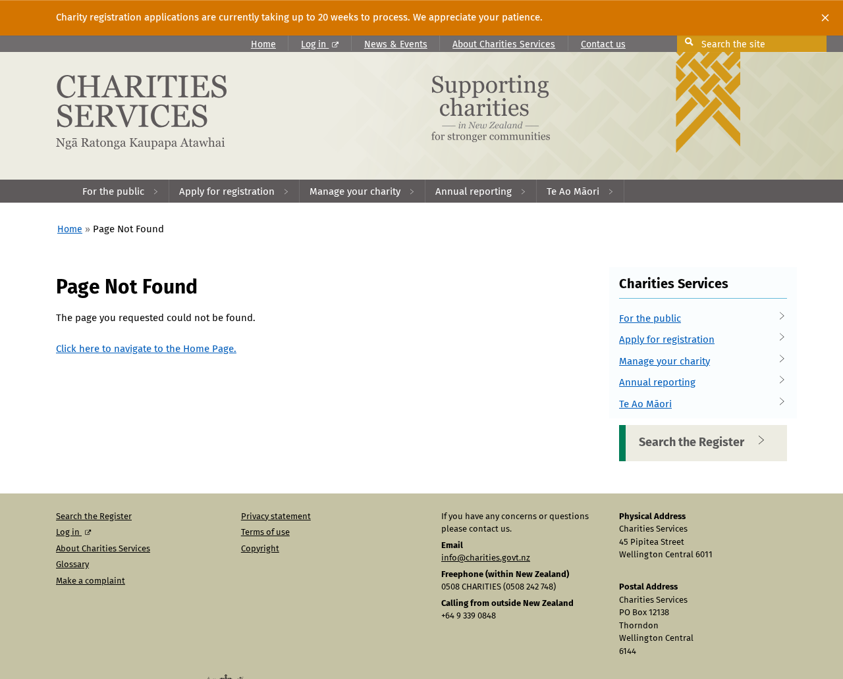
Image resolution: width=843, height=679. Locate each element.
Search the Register (691, 443)
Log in (315, 44)
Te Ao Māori (645, 404)
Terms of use (265, 532)
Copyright (260, 549)
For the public (650, 319)
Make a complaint (90, 581)
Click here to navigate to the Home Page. (146, 349)
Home (263, 44)
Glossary (72, 565)
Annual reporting (657, 383)
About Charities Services (503, 44)
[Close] (825, 18)
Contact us (603, 44)
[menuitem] (120, 191)
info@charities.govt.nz (485, 558)
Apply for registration (667, 340)
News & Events (395, 44)
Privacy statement (276, 517)
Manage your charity (664, 361)
